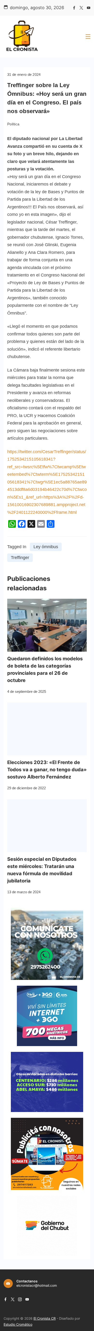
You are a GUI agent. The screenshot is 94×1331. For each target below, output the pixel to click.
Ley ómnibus (46, 546)
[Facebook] (74, 8)
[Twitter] (81, 8)
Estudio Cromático (18, 1324)
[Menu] (88, 36)
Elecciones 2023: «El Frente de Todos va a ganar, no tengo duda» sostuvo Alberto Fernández (47, 769)
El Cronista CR (45, 1318)
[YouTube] (88, 8)
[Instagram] (20, 1299)
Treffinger (20, 557)
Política (13, 124)
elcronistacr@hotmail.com (36, 1285)
